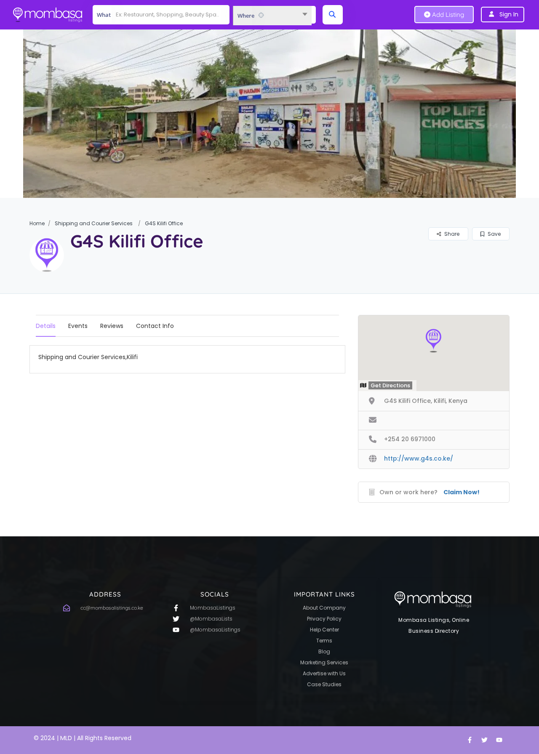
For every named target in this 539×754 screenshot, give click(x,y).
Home (37, 223)
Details (46, 326)
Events (78, 326)
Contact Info (155, 326)
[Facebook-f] (469, 740)
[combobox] (272, 15)
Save (493, 233)
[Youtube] (499, 740)
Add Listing (447, 15)
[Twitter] (484, 740)
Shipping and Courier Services (94, 223)
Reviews (111, 326)
